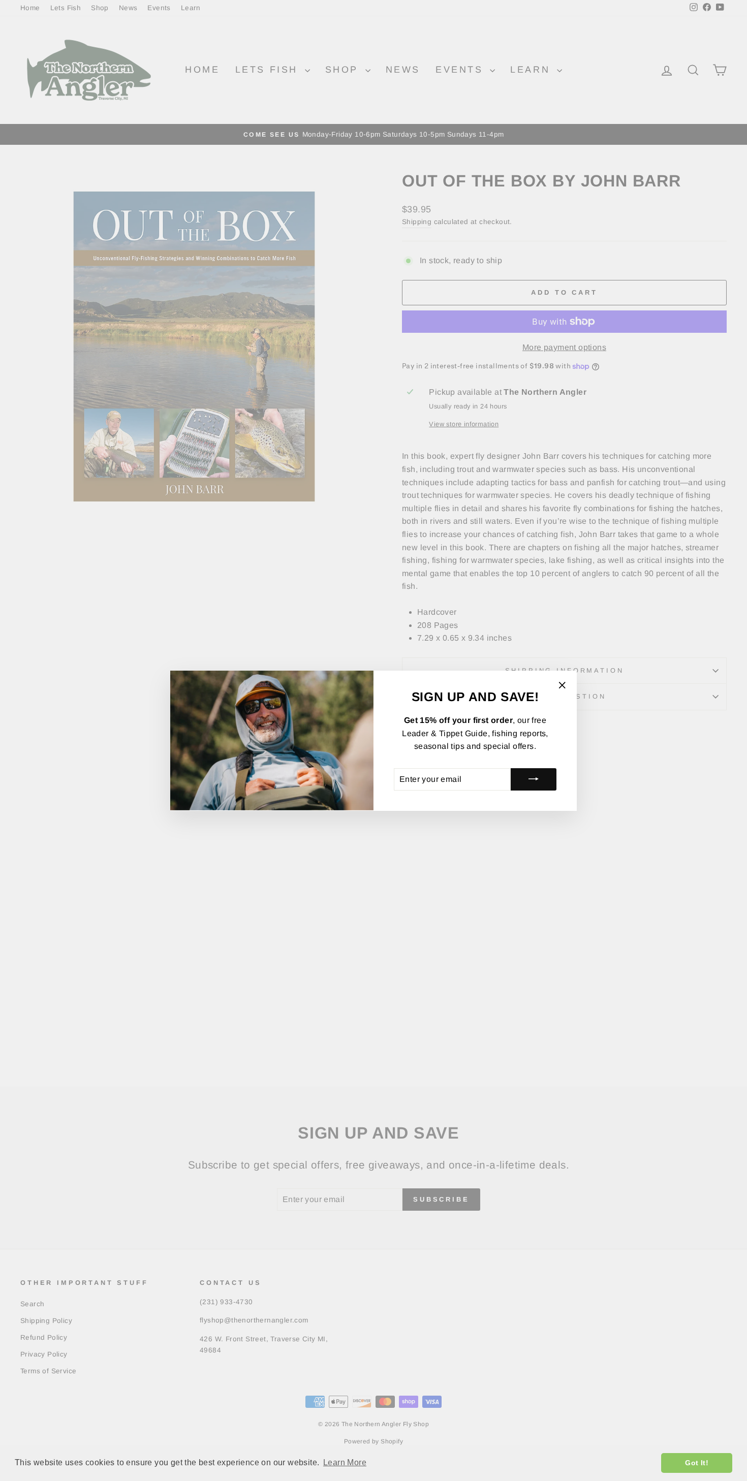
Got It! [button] (696, 1463)
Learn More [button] (344, 1462)
